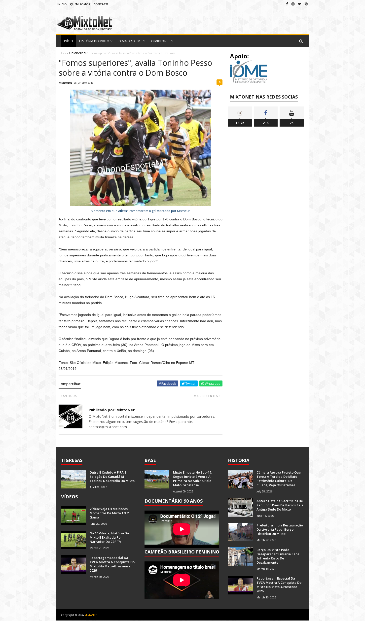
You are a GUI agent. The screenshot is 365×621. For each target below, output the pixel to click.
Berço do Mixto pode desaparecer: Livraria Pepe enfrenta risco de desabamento (277, 556)
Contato (101, 4)
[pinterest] (306, 3)
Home (63, 53)
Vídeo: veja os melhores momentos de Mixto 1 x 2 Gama (109, 513)
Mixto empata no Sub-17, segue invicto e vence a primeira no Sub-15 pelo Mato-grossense (192, 478)
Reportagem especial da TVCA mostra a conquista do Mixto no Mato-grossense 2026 (112, 564)
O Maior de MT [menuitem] (130, 41)
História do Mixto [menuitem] (94, 41)
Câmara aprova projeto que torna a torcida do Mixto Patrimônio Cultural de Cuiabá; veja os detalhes (278, 478)
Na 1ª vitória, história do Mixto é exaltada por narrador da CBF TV (109, 537)
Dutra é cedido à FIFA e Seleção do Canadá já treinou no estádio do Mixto (112, 476)
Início (62, 4)
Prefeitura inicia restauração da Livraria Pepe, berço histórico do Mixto (279, 529)
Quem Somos (80, 4)
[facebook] (287, 3)
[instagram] (293, 3)
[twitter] (299, 3)
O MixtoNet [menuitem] (160, 41)
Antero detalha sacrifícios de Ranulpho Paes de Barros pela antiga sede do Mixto (279, 505)
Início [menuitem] (68, 41)
